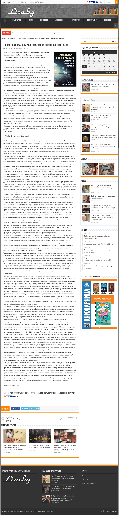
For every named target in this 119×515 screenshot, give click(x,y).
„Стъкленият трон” (67, 418)
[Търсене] (116, 2)
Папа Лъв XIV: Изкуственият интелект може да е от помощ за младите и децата (102, 217)
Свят (31, 20)
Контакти (24, 2)
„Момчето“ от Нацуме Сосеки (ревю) (17, 419)
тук (17, 385)
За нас (17, 2)
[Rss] (101, 2)
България (16, 20)
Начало (5, 20)
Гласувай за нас (111, 511)
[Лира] (21, 10)
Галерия (107, 20)
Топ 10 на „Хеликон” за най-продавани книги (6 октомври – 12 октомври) (14, 447)
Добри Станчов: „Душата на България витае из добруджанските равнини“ (65, 447)
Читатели (76, 20)
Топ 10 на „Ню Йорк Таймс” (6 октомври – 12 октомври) (39, 446)
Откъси (25, 48)
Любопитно (92, 20)
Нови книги (21, 38)
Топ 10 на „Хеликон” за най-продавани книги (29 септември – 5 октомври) (103, 147)
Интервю (44, 20)
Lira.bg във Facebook (36, 2)
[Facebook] (103, 2)
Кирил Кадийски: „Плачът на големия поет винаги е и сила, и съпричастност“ (37, 33)
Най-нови (85, 100)
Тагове (93, 100)
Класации (59, 20)
